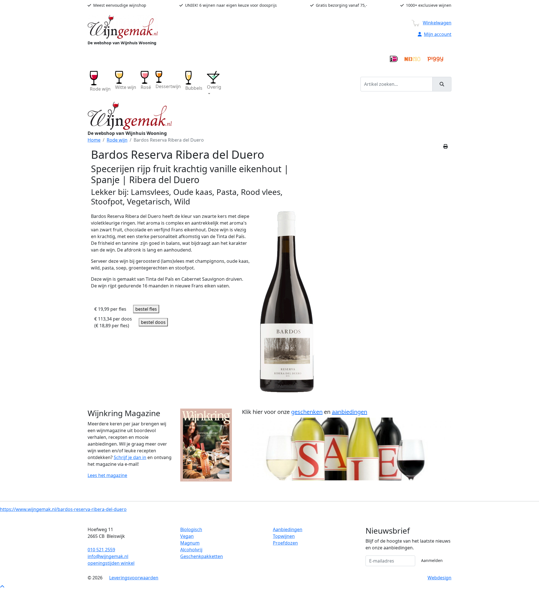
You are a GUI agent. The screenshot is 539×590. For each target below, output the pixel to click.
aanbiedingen (349, 412)
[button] (214, 84)
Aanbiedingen (287, 529)
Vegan (187, 536)
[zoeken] (442, 84)
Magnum (190, 543)
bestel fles (146, 309)
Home (94, 140)
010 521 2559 (101, 550)
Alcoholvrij (191, 550)
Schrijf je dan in (130, 457)
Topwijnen (284, 536)
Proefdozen (285, 543)
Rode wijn (117, 140)
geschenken (307, 412)
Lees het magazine (107, 475)
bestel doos (153, 322)
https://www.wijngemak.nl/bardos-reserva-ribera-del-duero (63, 509)
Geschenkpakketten (201, 556)
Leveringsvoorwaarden (133, 578)
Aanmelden (432, 560)
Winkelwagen (437, 23)
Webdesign (439, 578)
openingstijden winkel (111, 563)
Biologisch (191, 529)
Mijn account (437, 34)
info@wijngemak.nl (108, 556)
